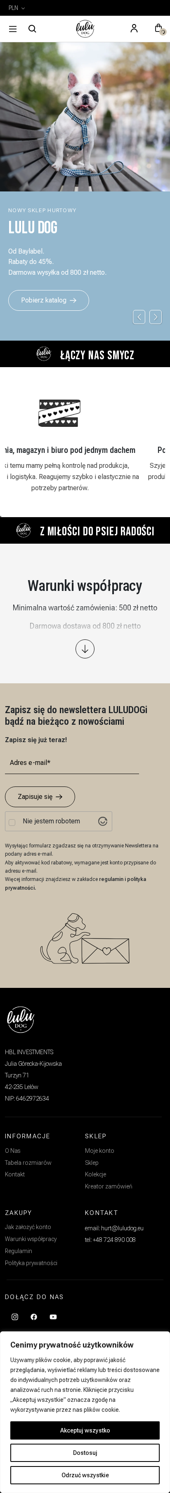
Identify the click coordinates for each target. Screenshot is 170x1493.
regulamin (112, 879)
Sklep (92, 1162)
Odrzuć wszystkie (85, 1475)
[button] (158, 29)
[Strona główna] (85, 29)
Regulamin (18, 1251)
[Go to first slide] (155, 317)
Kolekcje (95, 1174)
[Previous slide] (139, 317)
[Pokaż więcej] (85, 648)
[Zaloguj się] (134, 29)
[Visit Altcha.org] (102, 821)
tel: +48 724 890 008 (110, 1240)
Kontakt (15, 1174)
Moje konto (99, 1150)
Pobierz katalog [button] (43, 300)
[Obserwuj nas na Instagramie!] (15, 1316)
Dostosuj (85, 1452)
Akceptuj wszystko (85, 1430)
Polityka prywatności (31, 1263)
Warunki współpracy (31, 1239)
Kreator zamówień (108, 1186)
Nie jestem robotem (51, 821)
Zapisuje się (35, 797)
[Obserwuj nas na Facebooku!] (34, 1316)
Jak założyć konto (28, 1227)
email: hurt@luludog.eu (114, 1228)
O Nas (12, 1150)
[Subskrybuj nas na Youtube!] (53, 1316)
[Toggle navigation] (13, 29)
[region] (85, 1412)
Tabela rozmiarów (28, 1162)
